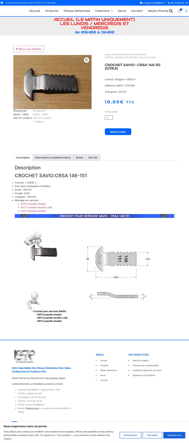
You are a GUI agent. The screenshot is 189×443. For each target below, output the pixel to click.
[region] (94, 432)
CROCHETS (119, 57)
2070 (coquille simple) (33, 203)
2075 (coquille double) (33, 210)
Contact (137, 11)
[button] (86, 60)
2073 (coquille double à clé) (36, 207)
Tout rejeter (152, 435)
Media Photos (158, 11)
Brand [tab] (79, 157)
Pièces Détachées (77, 11)
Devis (122, 11)
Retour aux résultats (29, 48)
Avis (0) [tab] (92, 157)
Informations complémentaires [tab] (53, 157)
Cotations (102, 11)
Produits (51, 11)
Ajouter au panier (118, 131)
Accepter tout (174, 435)
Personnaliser (130, 435)
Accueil (34, 11)
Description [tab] (23, 157)
